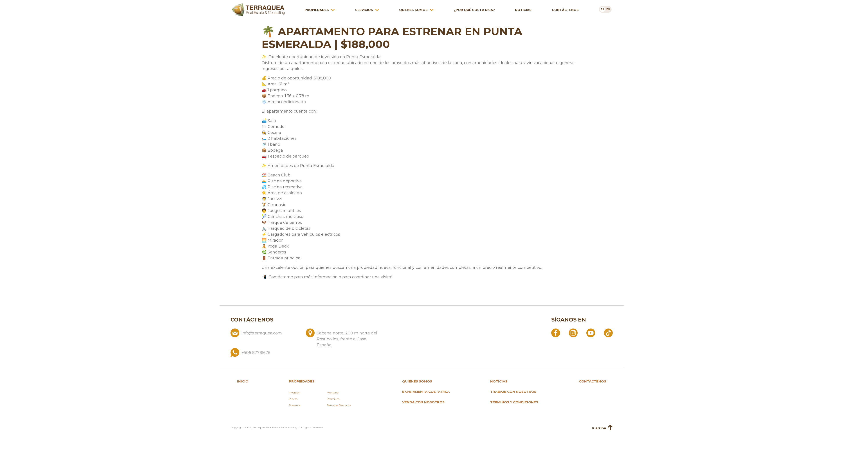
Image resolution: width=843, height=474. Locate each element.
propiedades (301, 381)
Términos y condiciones (514, 402)
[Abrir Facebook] (555, 332)
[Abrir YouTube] (590, 332)
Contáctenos (565, 10)
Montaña (333, 392)
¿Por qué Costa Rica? (474, 10)
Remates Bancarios (339, 405)
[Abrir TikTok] (608, 332)
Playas (293, 398)
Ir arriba (599, 428)
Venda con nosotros (423, 402)
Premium (333, 398)
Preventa (295, 405)
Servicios (364, 10)
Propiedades (317, 10)
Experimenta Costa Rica (426, 392)
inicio (242, 381)
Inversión (294, 392)
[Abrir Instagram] (573, 332)
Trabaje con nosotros (513, 392)
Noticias (523, 10)
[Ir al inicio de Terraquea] (258, 9)
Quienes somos (413, 10)
